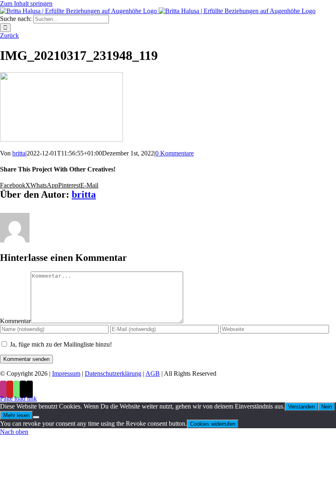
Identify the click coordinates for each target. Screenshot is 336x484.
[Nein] (36, 417)
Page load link (18, 398)
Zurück (9, 35)
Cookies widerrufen (212, 424)
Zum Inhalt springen (26, 3)
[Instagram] (3, 389)
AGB (152, 373)
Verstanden (301, 407)
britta (18, 153)
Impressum (66, 373)
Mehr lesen (16, 415)
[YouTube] (10, 389)
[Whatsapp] (16, 389)
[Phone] (29, 389)
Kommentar (15, 320)
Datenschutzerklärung (113, 373)
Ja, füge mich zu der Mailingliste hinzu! (60, 344)
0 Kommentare (174, 153)
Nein (326, 407)
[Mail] (23, 389)
